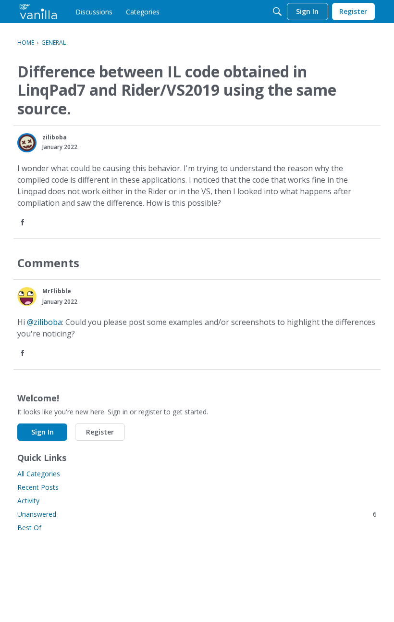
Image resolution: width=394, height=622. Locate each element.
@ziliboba (44, 322)
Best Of (29, 527)
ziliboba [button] (54, 137)
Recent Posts (38, 487)
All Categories (38, 473)
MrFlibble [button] (56, 291)
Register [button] (100, 431)
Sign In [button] (42, 431)
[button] (27, 142)
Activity (28, 500)
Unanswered (197, 514)
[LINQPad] (38, 11)
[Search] (277, 11)
